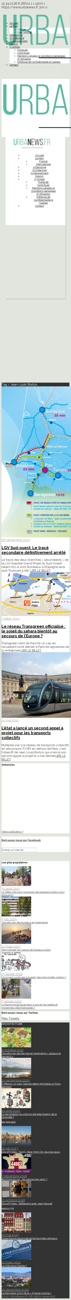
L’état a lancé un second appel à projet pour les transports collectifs (32, 733)
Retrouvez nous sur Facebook (21, 840)
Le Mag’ (13, 26)
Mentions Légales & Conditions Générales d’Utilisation (43, 191)
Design (13, 44)
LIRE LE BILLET (41, 570)
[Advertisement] (35, 263)
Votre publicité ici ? (12, 831)
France (21, 29)
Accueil (13, 23)
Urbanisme (16, 35)
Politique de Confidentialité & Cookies (38, 61)
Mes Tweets (10, 1018)
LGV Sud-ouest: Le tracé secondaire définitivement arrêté (34, 550)
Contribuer (23, 52)
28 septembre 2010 (16, 540)
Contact (13, 64)
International (24, 32)
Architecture (16, 38)
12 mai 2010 (10, 720)
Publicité (22, 49)
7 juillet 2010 (11, 619)
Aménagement (18, 41)
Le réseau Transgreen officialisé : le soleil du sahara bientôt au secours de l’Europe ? (33, 631)
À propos (14, 46)
